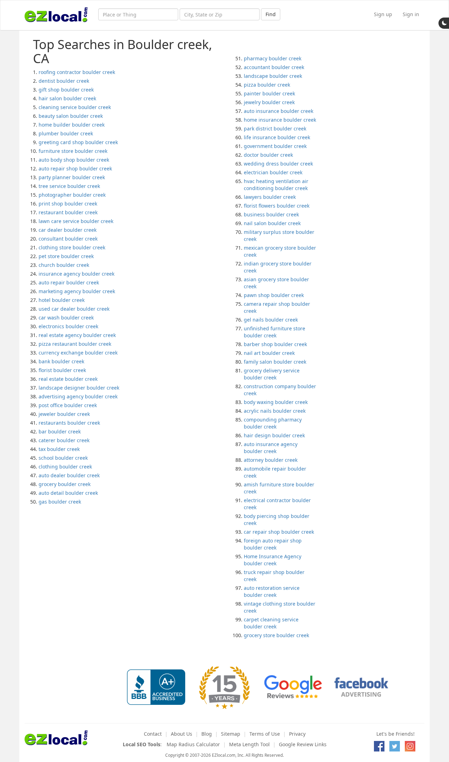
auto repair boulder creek (69, 282)
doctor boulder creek (268, 154)
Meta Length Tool (249, 744)
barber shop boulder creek (275, 344)
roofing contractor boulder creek (77, 72)
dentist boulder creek (64, 80)
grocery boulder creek (65, 484)
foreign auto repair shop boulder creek (273, 544)
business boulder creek (271, 214)
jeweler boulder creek (64, 414)
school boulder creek (63, 457)
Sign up (383, 14)
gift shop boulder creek (66, 89)
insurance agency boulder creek (76, 273)
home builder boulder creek (72, 124)
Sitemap (230, 733)
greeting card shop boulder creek (78, 142)
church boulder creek (64, 265)
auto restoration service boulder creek (272, 591)
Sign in (411, 14)
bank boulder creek (61, 361)
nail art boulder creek (269, 353)
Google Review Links (303, 744)
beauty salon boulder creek (71, 116)
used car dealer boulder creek (74, 308)
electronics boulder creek (68, 326)
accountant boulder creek (274, 67)
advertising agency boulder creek (78, 396)
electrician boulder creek (273, 172)
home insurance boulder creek (280, 119)
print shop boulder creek (68, 203)
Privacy (297, 733)
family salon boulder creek (275, 361)
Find (271, 14)
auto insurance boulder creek (278, 111)
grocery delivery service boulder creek (272, 374)
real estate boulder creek (68, 379)
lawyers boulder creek (270, 197)
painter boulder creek (269, 93)
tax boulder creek (59, 449)
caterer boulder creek (64, 440)
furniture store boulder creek (73, 151)
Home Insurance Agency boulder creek (272, 560)
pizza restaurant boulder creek (75, 343)
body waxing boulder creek (276, 402)
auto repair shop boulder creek (75, 168)
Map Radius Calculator (193, 744)
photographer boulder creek (72, 194)
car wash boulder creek (66, 317)
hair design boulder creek (274, 435)
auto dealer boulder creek (69, 475)
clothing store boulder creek (72, 247)
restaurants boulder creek (69, 422)
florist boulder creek (62, 370)
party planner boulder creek (72, 177)
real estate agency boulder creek (77, 335)
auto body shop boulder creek (74, 159)
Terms (264, 733)
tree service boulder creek (69, 186)
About (181, 733)
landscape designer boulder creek (79, 387)
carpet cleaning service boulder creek (271, 623)
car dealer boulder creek (67, 230)
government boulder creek (275, 146)
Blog (206, 733)
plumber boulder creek (66, 133)
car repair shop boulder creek (279, 531)
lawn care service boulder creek (76, 221)
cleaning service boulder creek (75, 107)
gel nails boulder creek (271, 319)
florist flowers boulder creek (276, 205)
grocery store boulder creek (276, 635)
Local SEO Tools (141, 744)
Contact (153, 733)
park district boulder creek (275, 128)
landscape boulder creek (273, 76)
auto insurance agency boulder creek (270, 447)
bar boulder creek (60, 431)
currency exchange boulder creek (78, 352)
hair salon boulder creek (67, 98)
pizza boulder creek (267, 84)
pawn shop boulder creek (274, 295)
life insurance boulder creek (277, 137)
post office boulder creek (68, 405)
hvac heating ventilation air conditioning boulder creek (276, 184)
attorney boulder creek (270, 460)
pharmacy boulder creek (272, 58)
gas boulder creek (60, 501)
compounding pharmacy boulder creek (273, 423)
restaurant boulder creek (68, 212)
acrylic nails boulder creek (275, 410)
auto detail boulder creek (68, 493)
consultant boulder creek (68, 238)
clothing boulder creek (65, 466)
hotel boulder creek (62, 300)
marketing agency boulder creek (77, 291)
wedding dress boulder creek (278, 163)
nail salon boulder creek (272, 223)
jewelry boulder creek (269, 102)
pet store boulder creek (66, 256)
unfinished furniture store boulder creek (274, 332)
